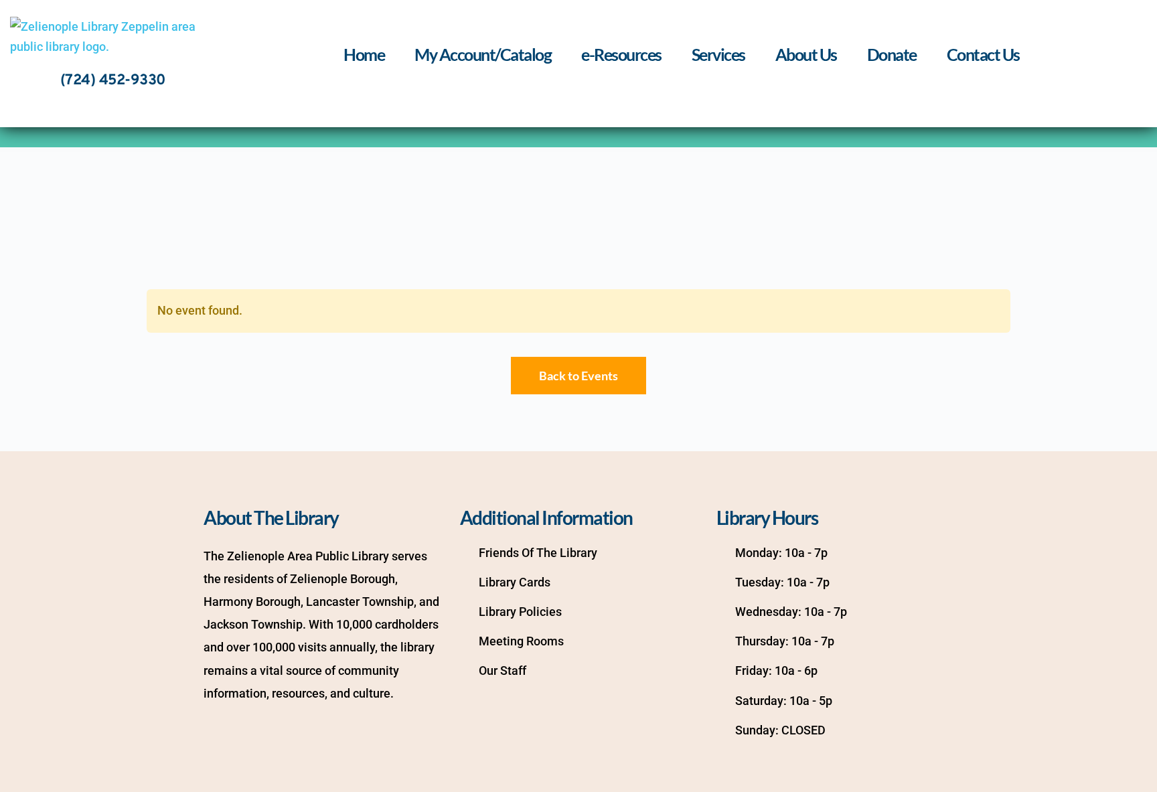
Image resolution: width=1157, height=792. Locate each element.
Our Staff (502, 670)
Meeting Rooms (521, 641)
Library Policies (520, 612)
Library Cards (514, 582)
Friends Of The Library (538, 553)
